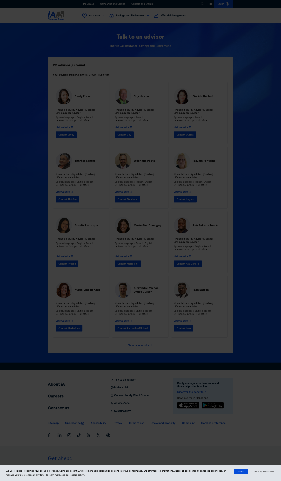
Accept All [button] (240, 471)
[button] (261, 471)
